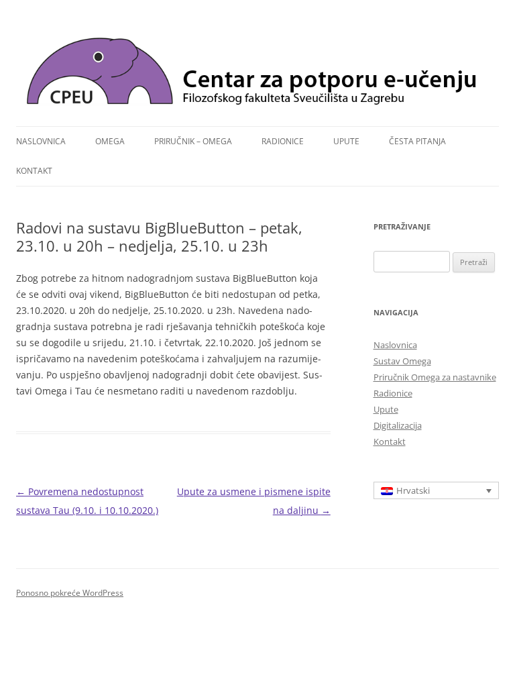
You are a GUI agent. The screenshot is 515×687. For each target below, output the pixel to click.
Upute (346, 141)
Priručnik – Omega (193, 141)
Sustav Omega (402, 361)
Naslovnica (41, 141)
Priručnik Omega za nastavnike (435, 377)
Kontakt (34, 170)
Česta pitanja (417, 141)
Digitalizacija (398, 425)
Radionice (283, 141)
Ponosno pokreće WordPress (69, 592)
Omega (110, 141)
